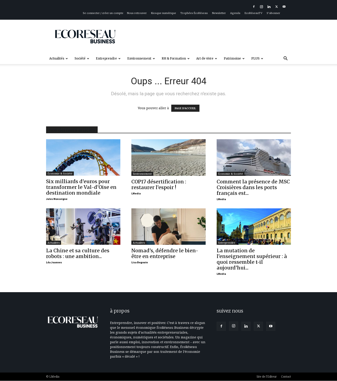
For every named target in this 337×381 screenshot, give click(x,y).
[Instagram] (261, 6)
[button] (285, 59)
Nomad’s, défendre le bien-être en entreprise (164, 253)
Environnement (139, 58)
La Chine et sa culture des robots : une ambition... (77, 253)
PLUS (255, 58)
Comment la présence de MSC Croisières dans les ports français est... (253, 187)
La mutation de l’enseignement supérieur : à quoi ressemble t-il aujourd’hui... (252, 259)
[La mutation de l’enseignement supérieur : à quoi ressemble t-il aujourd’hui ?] (254, 226)
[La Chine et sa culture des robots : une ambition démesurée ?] (83, 226)
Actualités (56, 58)
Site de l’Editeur (267, 376)
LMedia (136, 193)
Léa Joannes (54, 262)
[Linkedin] (268, 6)
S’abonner (273, 13)
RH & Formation (174, 58)
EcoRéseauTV (253, 13)
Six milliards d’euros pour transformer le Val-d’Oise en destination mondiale (81, 187)
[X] (276, 6)
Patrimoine (232, 58)
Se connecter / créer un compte (103, 13)
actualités (53, 242)
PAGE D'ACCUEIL (185, 108)
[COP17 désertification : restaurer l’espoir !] (168, 157)
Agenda (235, 13)
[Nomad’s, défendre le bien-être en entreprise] (168, 226)
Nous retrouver (137, 13)
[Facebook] (253, 6)
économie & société (59, 173)
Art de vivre (204, 58)
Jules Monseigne (56, 199)
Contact (286, 376)
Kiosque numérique (163, 13)
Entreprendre (106, 58)
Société (80, 58)
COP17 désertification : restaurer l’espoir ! (158, 184)
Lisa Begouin (139, 262)
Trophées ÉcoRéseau (194, 13)
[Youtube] (284, 6)
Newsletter (219, 13)
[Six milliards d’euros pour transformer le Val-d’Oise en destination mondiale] (83, 157)
